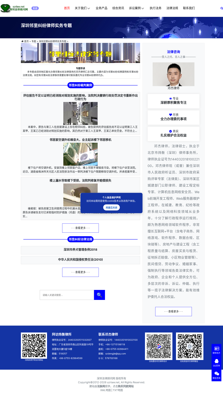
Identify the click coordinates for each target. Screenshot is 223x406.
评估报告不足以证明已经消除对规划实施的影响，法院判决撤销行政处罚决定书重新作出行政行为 (80, 97)
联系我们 (189, 8)
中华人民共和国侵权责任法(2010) (80, 259)
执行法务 (155, 8)
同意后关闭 (111, 207)
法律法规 (172, 8)
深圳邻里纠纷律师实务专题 (52, 41)
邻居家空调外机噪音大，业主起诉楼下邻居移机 (80, 139)
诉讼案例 (135, 8)
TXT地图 (118, 390)
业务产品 (101, 8)
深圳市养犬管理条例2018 (80, 249)
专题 (34, 41)
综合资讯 (118, 8)
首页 (67, 8)
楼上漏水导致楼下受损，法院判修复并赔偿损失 (80, 180)
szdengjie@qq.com (115, 353)
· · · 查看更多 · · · (80, 228)
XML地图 (105, 390)
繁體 (35, 8)
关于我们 (81, 8)
